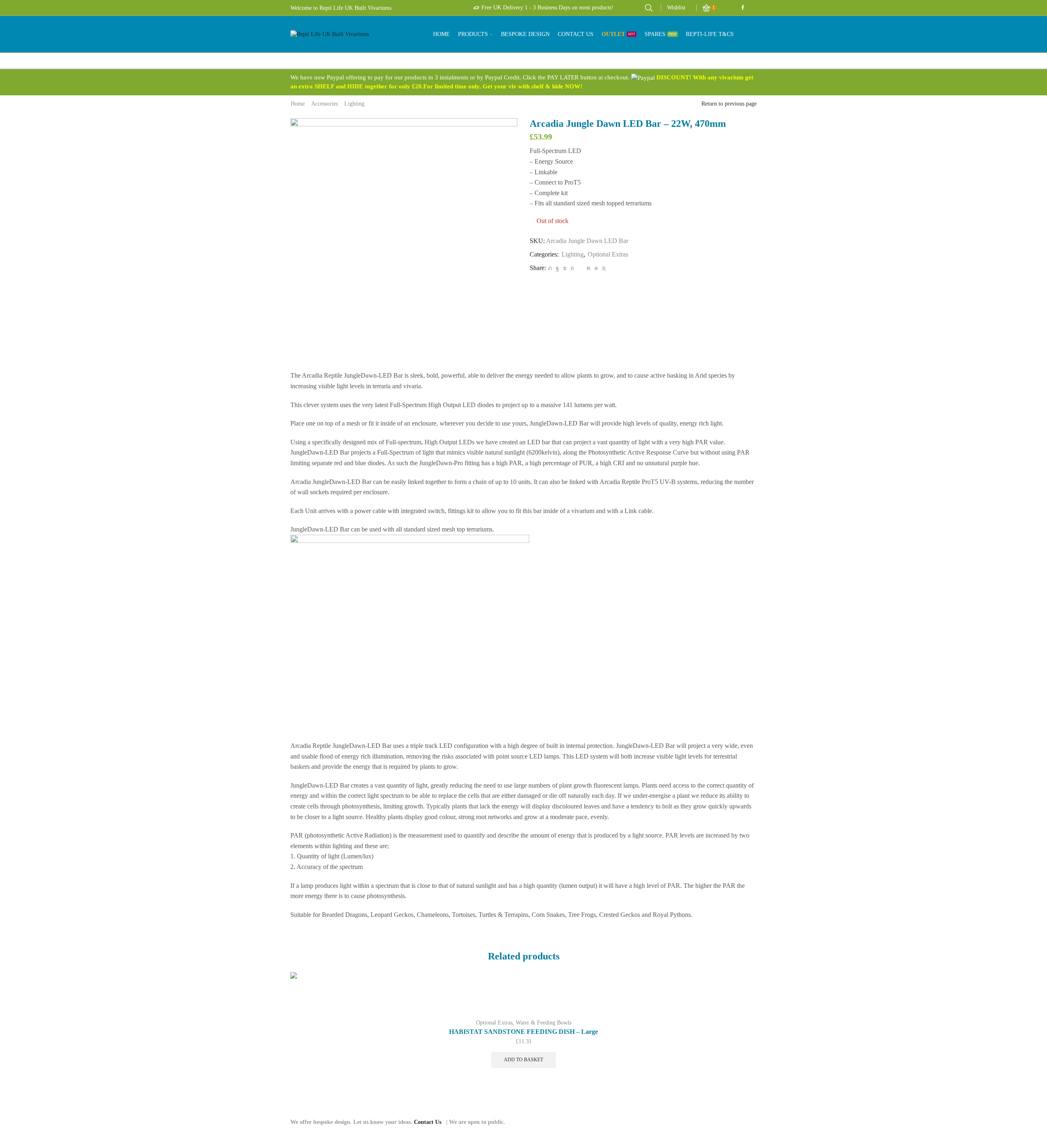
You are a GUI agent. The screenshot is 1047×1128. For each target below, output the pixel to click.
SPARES (660, 34)
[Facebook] (557, 268)
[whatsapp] (596, 268)
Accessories (324, 104)
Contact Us (575, 34)
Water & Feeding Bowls (543, 1023)
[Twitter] (550, 268)
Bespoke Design (525, 34)
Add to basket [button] (741, 995)
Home (441, 34)
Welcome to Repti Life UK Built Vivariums (340, 8)
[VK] (564, 268)
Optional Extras (608, 254)
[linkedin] (588, 268)
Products (473, 34)
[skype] (602, 268)
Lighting (354, 104)
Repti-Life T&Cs (710, 34)
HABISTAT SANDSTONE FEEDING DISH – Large (523, 1031)
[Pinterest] (572, 268)
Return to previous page (729, 104)
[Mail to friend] (580, 268)
